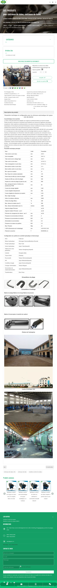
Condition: (6, 102)
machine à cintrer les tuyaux (9, 519)
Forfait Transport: (8, 97)
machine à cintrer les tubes (35, 472)
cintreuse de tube (22, 472)
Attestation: (29, 102)
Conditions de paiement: (10, 93)
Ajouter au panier (41, 81)
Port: (5, 92)
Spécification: (30, 97)
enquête (41, 77)
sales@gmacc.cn (10, 541)
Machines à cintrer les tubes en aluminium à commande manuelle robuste (34, 496)
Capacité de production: (32, 92)
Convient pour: (30, 104)
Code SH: (29, 99)
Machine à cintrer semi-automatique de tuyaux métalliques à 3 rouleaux (22, 496)
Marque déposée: (31, 95)
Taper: (5, 95)
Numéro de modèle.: (31, 93)
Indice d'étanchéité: (8, 101)
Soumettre (28, 572)
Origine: (6, 99)
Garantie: (29, 101)
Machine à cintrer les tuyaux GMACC (11, 521)
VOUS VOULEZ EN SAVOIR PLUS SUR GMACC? (28, 61)
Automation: (7, 104)
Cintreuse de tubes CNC (10, 472)
